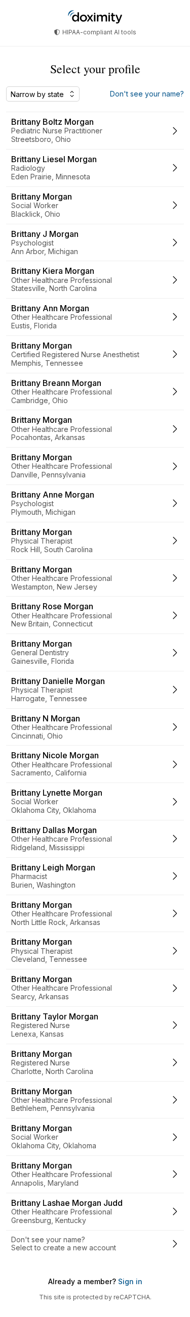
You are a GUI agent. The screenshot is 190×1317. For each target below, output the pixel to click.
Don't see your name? (147, 94)
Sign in (129, 1281)
